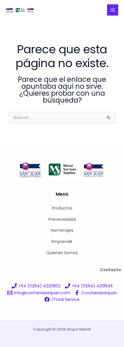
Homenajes (62, 230)
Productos (62, 208)
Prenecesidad (62, 219)
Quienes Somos (62, 253)
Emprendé (62, 241)
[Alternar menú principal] (112, 10)
